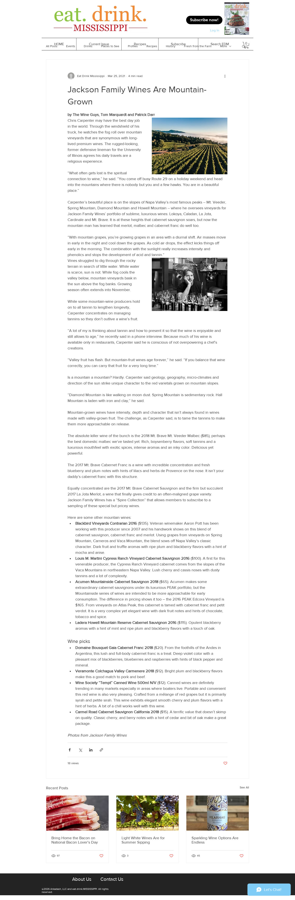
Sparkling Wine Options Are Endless (215, 840)
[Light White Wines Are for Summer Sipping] (147, 813)
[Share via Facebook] (70, 750)
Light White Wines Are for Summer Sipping (143, 840)
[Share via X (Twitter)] (80, 750)
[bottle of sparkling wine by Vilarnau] (217, 813)
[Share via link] (101, 750)
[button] (139, 44)
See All (244, 787)
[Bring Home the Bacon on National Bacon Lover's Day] (77, 813)
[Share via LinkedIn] (91, 750)
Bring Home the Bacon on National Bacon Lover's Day (74, 840)
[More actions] (224, 75)
